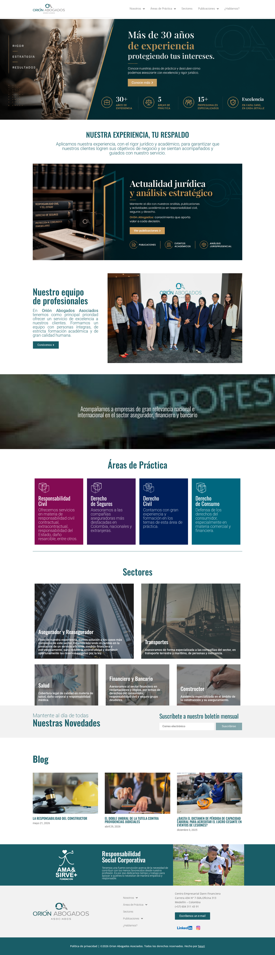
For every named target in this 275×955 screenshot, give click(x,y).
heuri (201, 946)
